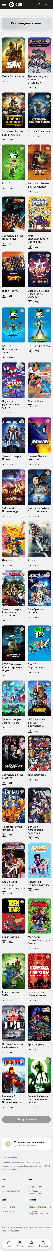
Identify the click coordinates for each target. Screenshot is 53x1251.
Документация (35, 1186)
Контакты (6, 1186)
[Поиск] (39, 4)
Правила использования (40, 1207)
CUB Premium (8, 1211)
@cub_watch (13, 1231)
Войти (48, 4)
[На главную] (16, 4)
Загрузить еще (26, 1119)
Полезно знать (8, 1207)
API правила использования (35, 1192)
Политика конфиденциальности (38, 1212)
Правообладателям (11, 1191)
